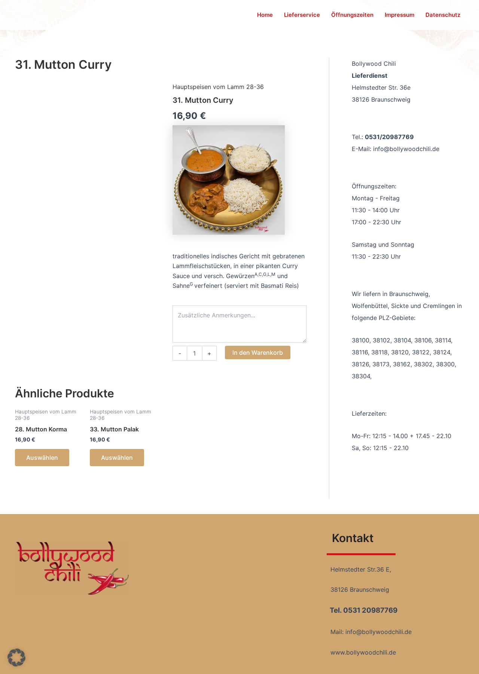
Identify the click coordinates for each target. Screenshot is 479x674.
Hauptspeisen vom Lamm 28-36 (218, 86)
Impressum (399, 14)
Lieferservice (302, 14)
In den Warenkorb (257, 352)
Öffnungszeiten (352, 14)
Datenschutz (442, 14)
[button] (16, 657)
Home (265, 14)
